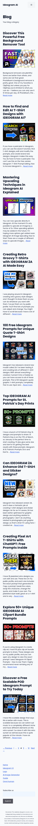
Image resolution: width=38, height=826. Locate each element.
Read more (7, 95)
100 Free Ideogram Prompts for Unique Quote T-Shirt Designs (18, 331)
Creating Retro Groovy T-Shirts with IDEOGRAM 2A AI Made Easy (17, 260)
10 (29, 748)
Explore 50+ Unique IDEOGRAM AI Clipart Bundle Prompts (18, 613)
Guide (5, 778)
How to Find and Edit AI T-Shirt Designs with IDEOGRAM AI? (16, 112)
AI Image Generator (11, 775)
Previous (7, 748)
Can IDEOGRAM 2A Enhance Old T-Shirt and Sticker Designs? (19, 468)
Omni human (8, 781)
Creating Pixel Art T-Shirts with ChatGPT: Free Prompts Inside (17, 542)
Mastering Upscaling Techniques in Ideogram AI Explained (14, 184)
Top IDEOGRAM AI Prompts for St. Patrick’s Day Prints (18, 400)
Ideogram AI (10, 4)
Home (5, 765)
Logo (5, 771)
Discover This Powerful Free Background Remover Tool (14, 39)
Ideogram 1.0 (8, 768)
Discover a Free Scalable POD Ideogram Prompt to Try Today (17, 683)
